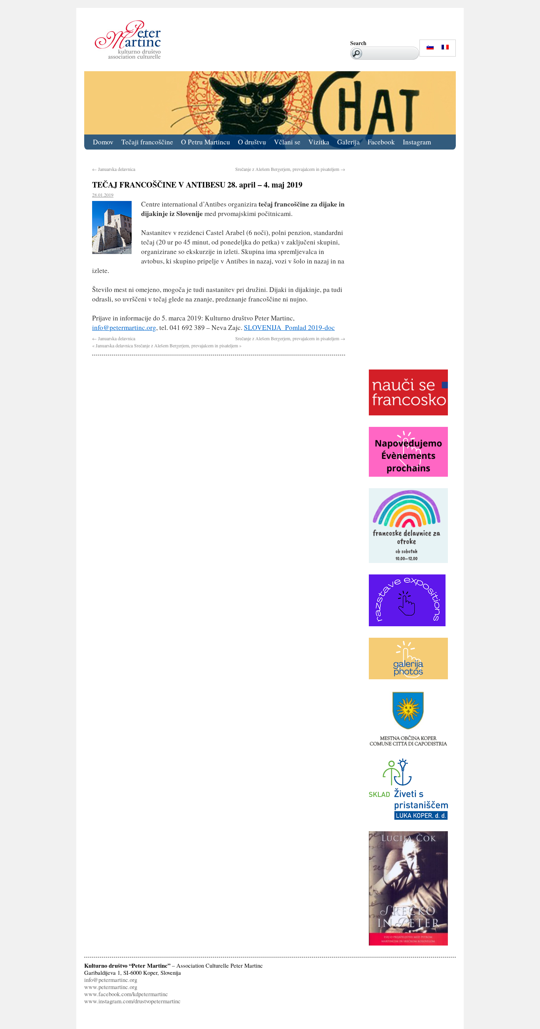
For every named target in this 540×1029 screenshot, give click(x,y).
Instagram (417, 141)
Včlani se (287, 141)
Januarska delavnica (113, 169)
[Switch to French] (445, 47)
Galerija (348, 141)
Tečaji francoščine (147, 141)
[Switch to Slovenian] (430, 47)
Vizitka (318, 141)
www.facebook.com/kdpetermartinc (126, 994)
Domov (103, 141)
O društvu (252, 141)
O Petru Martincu (205, 141)
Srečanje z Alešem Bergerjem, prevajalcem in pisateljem (290, 169)
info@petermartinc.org (124, 327)
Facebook (381, 141)
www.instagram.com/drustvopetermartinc (132, 1001)
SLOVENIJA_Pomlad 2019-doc (289, 327)
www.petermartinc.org (110, 987)
